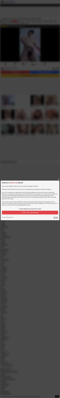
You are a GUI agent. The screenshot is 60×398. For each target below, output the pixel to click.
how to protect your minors (7, 217)
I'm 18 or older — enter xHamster (30, 212)
